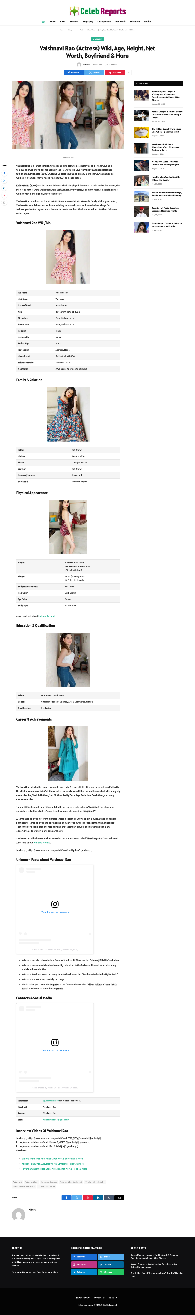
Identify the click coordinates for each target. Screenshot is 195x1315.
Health (147, 21)
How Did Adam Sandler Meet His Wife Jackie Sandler (166, 178)
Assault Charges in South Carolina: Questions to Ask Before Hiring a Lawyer (167, 114)
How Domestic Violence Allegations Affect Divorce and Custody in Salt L (165, 147)
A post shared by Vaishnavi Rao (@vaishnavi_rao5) (55, 949)
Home (53, 21)
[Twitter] (4, 180)
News (62, 21)
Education (135, 21)
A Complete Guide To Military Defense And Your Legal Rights (165, 163)
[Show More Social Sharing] (128, 72)
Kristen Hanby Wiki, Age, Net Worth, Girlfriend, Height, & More (53, 1163)
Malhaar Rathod (46, 616)
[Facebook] (4, 173)
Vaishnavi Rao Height (95, 1182)
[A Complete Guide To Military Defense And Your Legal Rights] (141, 165)
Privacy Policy (83, 1298)
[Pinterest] (4, 195)
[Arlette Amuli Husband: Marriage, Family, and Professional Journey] (141, 196)
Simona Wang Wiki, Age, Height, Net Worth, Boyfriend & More (52, 1158)
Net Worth (120, 21)
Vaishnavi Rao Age (49, 1182)
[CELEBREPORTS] (97, 11)
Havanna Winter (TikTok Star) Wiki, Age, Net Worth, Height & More (54, 1168)
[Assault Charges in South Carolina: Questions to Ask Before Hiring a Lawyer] (141, 115)
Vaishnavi (17, 1182)
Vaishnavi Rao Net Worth (24, 1186)
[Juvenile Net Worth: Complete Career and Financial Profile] (141, 211)
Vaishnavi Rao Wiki (47, 1186)
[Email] (4, 202)
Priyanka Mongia (42, 842)
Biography (88, 21)
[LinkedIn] (4, 188)
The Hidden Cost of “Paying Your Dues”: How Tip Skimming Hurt (166, 130)
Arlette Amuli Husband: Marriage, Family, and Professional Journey (167, 194)
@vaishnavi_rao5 (51, 1100)
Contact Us (100, 1298)
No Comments (112, 64)
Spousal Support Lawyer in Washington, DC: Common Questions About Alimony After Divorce (166, 95)
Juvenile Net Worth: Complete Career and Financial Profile (165, 209)
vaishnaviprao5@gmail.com (56, 1119)
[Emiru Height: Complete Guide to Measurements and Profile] (141, 227)
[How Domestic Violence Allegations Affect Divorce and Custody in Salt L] (141, 148)
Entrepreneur (104, 21)
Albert (87, 64)
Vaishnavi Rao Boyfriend (71, 1182)
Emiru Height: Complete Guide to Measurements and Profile (167, 225)
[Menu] (43, 21)
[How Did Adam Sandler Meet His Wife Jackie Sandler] (141, 180)
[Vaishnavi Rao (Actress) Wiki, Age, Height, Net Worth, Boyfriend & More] (68, 118)
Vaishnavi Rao (31, 1182)
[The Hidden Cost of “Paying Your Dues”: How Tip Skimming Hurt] (141, 132)
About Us (114, 1298)
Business (74, 21)
